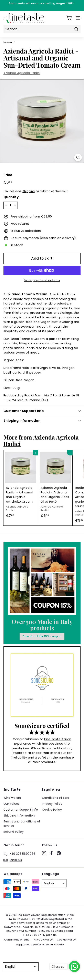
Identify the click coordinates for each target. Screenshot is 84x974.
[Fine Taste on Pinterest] (59, 853)
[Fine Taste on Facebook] (51, 853)
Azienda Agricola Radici (21, 73)
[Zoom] (78, 157)
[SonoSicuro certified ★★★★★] (42, 685)
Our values (11, 804)
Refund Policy (13, 832)
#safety (41, 757)
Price (7, 175)
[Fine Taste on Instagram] (44, 853)
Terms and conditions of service (21, 823)
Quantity (11, 197)
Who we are (12, 798)
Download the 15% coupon (42, 636)
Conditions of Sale (55, 798)
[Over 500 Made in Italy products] (42, 581)
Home (7, 42)
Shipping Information (19, 815)
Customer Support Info (20, 810)
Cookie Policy (52, 810)
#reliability (18, 757)
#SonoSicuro (41, 748)
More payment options (42, 280)
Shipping (28, 191)
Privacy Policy (52, 804)
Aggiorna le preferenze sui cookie (40, 944)
